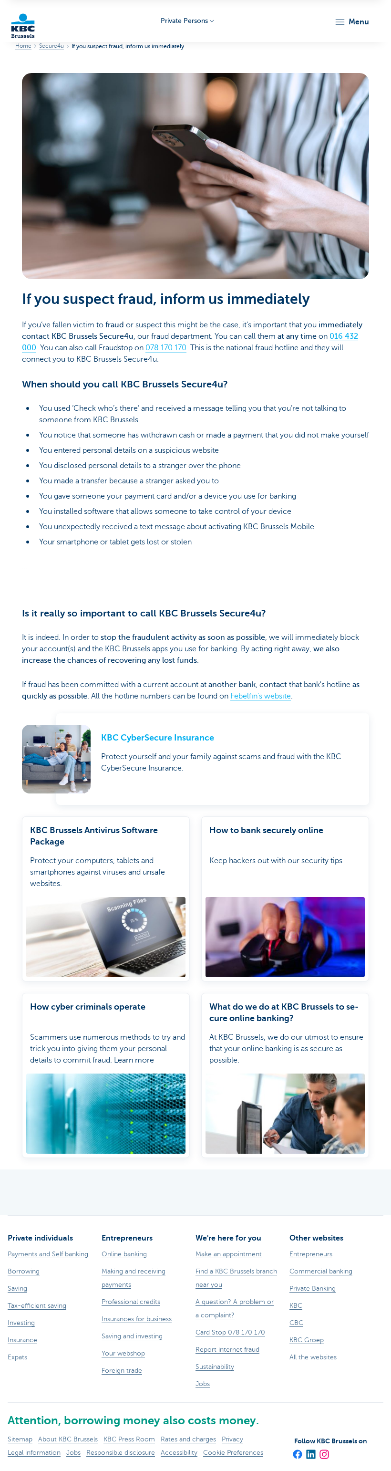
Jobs (73, 1452)
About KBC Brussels (68, 1439)
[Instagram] (323, 1451)
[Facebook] (297, 1451)
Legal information (34, 1452)
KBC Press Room (129, 1439)
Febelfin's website (260, 696)
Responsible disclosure (120, 1452)
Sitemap (20, 1439)
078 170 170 (165, 348)
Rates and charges (188, 1439)
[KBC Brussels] (23, 21)
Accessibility (179, 1452)
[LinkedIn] (310, 1451)
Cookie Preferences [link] (233, 1452)
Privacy (232, 1439)
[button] (351, 22)
